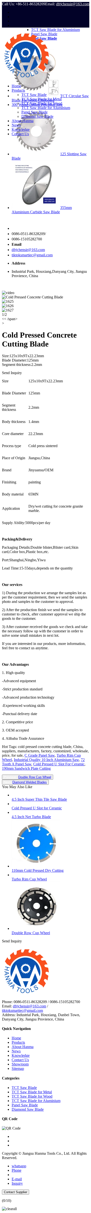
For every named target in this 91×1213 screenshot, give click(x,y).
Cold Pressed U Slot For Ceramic (58, 764)
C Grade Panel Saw (40, 755)
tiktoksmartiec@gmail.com (32, 255)
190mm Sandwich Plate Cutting (26, 768)
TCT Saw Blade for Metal (41, 99)
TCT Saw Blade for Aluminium (45, 108)
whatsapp (19, 1166)
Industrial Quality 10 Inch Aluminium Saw (46, 760)
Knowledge (21, 129)
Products (18, 90)
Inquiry (17, 1183)
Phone (16, 1170)
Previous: (27, 777)
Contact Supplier (15, 1192)
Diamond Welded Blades (29, 782)
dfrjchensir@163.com (72, 4)
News (16, 125)
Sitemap (18, 1068)
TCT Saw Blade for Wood (41, 103)
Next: (25, 782)
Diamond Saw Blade (37, 116)
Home (16, 86)
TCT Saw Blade (34, 95)
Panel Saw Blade (34, 112)
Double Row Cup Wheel (34, 777)
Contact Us (20, 134)
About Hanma (22, 121)
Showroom (20, 1064)
